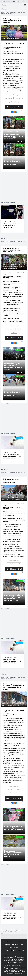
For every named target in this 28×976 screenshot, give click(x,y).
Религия (18, 12)
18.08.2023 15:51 (9, 158)
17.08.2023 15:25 (9, 129)
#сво (14, 332)
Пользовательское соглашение (13, 965)
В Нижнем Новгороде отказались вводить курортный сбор (12, 394)
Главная (5, 942)
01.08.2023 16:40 (9, 822)
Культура (15, 944)
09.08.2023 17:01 (9, 360)
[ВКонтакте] (12, 112)
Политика (13, 942)
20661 (16, 847)
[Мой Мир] (16, 112)
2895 (15, 452)
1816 (16, 221)
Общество (19, 145)
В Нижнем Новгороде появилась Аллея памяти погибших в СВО (13, 163)
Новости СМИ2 (5, 403)
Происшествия (14, 947)
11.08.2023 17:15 (9, 847)
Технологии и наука (11, 12)
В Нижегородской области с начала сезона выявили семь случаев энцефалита (12, 225)
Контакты (21, 950)
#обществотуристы (14, 563)
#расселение (14, 793)
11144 (16, 591)
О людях (3, 13)
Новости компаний (10, 950)
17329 (16, 360)
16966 (16, 158)
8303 (16, 388)
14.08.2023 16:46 (9, 591)
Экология (3, 12)
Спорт (22, 944)
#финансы (14, 101)
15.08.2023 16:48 (9, 388)
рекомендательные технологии (14, 973)
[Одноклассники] (14, 112)
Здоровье (12, 13)
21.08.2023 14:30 (20, 43)
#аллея (19, 329)
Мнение (7, 13)
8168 (16, 822)
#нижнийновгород (14, 95)
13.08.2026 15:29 (8, 221)
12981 (16, 129)
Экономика (21, 942)
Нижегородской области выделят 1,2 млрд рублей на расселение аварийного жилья (14, 597)
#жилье (19, 789)
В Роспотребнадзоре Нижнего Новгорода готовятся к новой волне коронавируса (13, 135)
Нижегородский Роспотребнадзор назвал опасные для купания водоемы (13, 853)
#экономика (19, 98)
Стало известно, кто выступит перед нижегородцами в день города (13, 366)
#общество (8, 98)
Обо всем (23, 12)
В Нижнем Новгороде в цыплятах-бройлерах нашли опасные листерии (13, 828)
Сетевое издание (20, 957)
